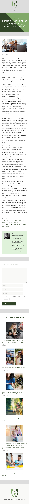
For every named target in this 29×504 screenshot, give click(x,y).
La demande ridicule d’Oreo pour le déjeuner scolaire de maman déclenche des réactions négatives (13, 342)
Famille (5, 218)
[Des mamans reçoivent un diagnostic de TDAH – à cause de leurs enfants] (14, 364)
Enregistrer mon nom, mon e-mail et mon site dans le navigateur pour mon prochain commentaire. (15, 298)
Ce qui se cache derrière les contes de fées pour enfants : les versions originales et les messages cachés (14, 418)
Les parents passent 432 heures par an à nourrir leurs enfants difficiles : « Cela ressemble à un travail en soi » (13, 473)
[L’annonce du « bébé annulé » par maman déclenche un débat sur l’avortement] (14, 389)
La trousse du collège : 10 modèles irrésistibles (13, 317)
